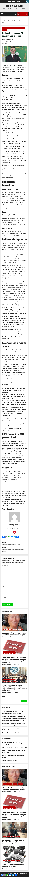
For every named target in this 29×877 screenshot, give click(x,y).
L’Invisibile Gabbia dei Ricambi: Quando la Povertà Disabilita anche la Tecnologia (13, 841)
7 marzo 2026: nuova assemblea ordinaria (11, 733)
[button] (2, 13)
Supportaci (24, 14)
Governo (15, 629)
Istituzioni (5, 29)
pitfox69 (4, 755)
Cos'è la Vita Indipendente (9, 836)
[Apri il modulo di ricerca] (15, 14)
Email (4, 592)
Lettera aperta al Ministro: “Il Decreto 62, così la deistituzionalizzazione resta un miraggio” (14, 634)
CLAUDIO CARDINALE (7, 743)
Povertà (17, 836)
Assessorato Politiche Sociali (9, 28)
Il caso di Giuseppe (12, 760)
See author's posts (14, 528)
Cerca (4, 697)
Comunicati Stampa (20, 28)
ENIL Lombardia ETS (14, 6)
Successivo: (13, 549)
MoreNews (23, 873)
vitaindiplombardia (8, 39)
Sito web (4, 597)
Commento (5, 565)
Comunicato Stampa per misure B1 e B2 (18, 748)
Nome (4, 586)
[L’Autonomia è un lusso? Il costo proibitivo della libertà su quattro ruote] (14, 854)
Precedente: (11, 543)
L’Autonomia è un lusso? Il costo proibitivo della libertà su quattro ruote (13, 865)
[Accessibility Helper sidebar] (27, 1)
